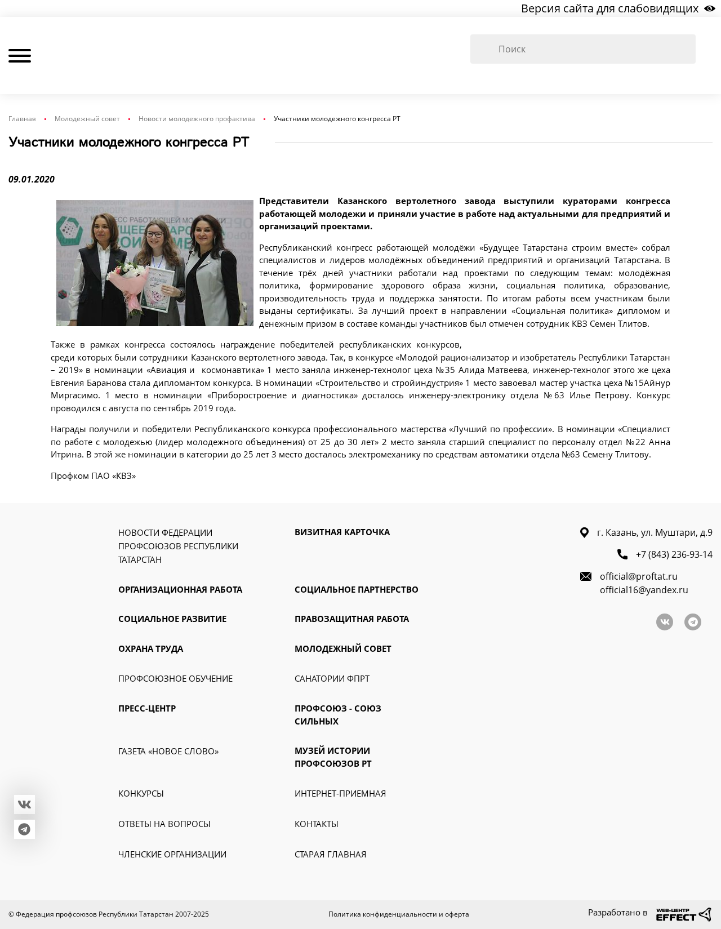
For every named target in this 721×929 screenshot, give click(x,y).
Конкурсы (141, 793)
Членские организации (172, 854)
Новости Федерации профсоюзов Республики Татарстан (178, 546)
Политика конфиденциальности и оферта (398, 914)
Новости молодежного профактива (197, 118)
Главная (22, 118)
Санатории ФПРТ (332, 678)
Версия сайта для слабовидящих (609, 8)
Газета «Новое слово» (168, 751)
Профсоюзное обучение (175, 678)
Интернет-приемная (340, 793)
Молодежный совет (87, 118)
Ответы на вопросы (164, 823)
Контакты (317, 823)
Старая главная (331, 854)
